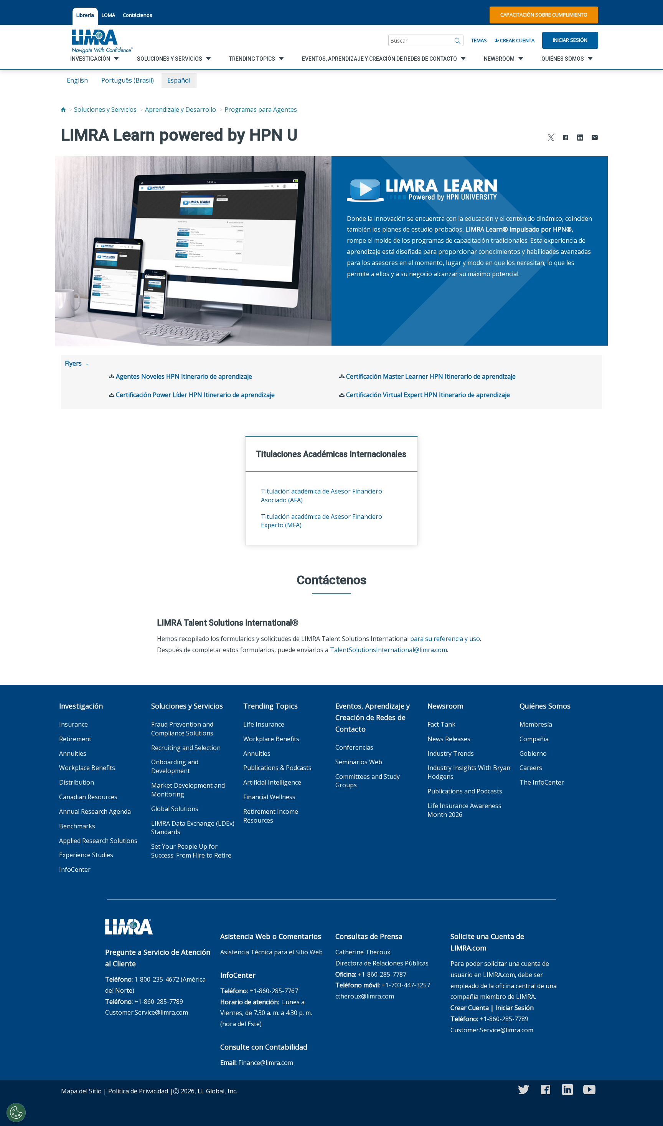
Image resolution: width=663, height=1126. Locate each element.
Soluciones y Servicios (105, 109)
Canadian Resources (88, 797)
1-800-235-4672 (156, 979)
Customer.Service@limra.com (146, 1012)
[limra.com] (101, 40)
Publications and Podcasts (464, 791)
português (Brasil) (127, 80)
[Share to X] (551, 138)
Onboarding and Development (174, 766)
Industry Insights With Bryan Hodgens (468, 772)
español (178, 80)
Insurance (73, 724)
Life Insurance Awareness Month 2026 (464, 810)
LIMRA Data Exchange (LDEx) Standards (192, 827)
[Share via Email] (594, 138)
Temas (479, 40)
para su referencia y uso (445, 638)
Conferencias (354, 747)
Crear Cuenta (516, 40)
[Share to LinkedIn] (580, 138)
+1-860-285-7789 (158, 1001)
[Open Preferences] (16, 1112)
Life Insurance (263, 724)
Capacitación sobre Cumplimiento (543, 14)
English (77, 80)
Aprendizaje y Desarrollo (180, 109)
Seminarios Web (358, 762)
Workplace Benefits (87, 767)
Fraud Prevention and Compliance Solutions (182, 728)
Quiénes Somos (545, 705)
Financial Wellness (269, 797)
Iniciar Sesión (570, 39)
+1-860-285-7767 (273, 991)
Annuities (72, 753)
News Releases (448, 739)
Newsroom (445, 705)
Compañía (534, 739)
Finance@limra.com (265, 1062)
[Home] (63, 109)
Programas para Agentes (260, 109)
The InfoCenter (542, 782)
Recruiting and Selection (186, 747)
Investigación (81, 705)
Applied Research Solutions (98, 840)
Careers (531, 767)
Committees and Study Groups (367, 781)
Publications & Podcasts (277, 767)
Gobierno (533, 753)
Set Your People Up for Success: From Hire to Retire (191, 850)
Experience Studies (86, 855)
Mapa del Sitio (81, 1091)
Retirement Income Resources (270, 816)
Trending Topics (270, 705)
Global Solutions (174, 809)
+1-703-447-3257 (405, 985)
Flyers (73, 363)
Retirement (75, 739)
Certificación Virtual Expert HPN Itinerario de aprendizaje (428, 395)
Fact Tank (441, 724)
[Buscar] (457, 40)
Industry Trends (450, 753)
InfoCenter (75, 869)
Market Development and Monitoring (188, 789)
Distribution (76, 782)
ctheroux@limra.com (364, 996)
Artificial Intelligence (272, 782)
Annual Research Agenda (95, 811)
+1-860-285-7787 (382, 974)
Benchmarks (77, 826)
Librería (85, 15)
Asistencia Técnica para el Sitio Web (271, 952)
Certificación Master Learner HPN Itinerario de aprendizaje (431, 376)
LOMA (108, 15)
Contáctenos (137, 15)
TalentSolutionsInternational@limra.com (388, 650)
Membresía (536, 724)
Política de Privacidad (138, 1091)
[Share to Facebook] (565, 138)
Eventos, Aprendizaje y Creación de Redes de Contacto (372, 717)
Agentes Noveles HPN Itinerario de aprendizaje (184, 376)
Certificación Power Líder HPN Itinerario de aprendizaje (195, 395)
